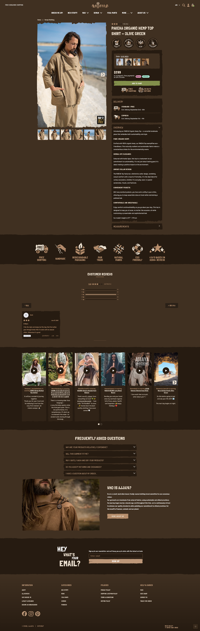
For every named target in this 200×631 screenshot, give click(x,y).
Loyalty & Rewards (28, 601)
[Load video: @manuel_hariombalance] (34, 370)
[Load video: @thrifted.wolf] (87, 370)
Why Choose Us (26, 597)
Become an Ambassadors (29, 605)
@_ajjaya (89, 396)
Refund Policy (105, 601)
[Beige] (120, 62)
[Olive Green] (137, 62)
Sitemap (40, 626)
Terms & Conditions (107, 597)
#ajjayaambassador (84, 401)
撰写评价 (173, 306)
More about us (118, 516)
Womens (63, 601)
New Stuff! (64, 590)
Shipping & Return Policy (109, 594)
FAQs (141, 590)
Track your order (146, 601)
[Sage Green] (145, 62)
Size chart (143, 594)
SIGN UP (116, 561)
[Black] (128, 62)
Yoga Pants (64, 597)
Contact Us (143, 597)
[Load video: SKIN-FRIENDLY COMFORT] (166, 370)
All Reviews (25, 594)
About (24, 590)
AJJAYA (31, 626)
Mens (62, 594)
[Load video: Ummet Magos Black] (113, 370)
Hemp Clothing (49, 20)
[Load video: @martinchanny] (60, 370)
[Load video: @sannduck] (139, 370)
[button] (183, 5)
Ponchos (64, 605)
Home (39, 20)
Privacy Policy (105, 590)
